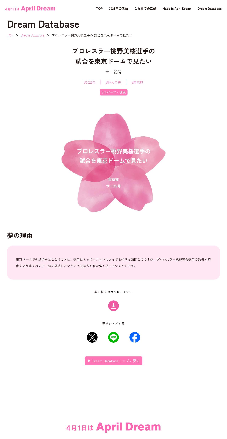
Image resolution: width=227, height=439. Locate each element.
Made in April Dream (177, 8)
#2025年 (89, 82)
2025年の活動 (118, 8)
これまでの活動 (145, 8)
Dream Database (210, 8)
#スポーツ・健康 (113, 92)
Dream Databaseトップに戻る (116, 360)
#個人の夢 (113, 82)
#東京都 (137, 82)
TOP (99, 8)
